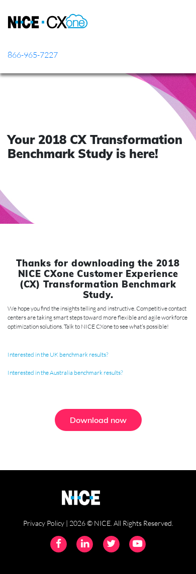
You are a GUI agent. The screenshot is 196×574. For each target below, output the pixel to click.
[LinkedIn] (86, 543)
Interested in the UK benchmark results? (58, 354)
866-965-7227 (33, 55)
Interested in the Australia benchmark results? (65, 372)
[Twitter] (112, 543)
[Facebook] (59, 543)
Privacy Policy (43, 523)
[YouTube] (137, 543)
